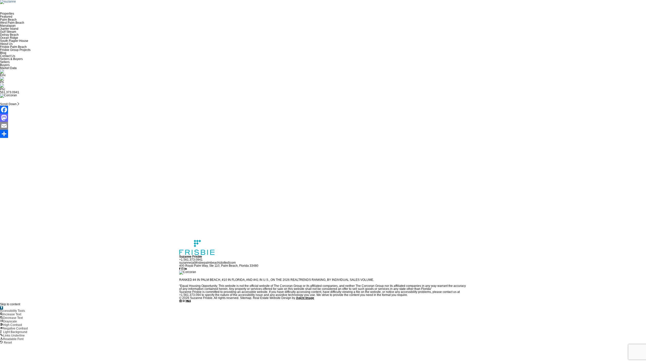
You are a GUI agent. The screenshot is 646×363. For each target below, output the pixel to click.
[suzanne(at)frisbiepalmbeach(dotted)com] (323, 73)
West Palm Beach (12, 22)
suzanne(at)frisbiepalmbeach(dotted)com (207, 262)
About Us (6, 44)
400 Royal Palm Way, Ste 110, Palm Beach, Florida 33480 (218, 265)
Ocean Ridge (9, 38)
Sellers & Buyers (11, 59)
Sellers (5, 62)
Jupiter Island (9, 29)
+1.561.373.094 (190, 295)
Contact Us (7, 56)
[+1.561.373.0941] (323, 80)
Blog (3, 53)
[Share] (323, 134)
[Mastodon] (323, 118)
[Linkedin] (185, 269)
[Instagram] (182, 269)
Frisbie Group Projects (15, 50)
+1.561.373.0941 (191, 259)
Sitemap (245, 298)
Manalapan (8, 25)
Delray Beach (9, 35)
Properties (7, 13)
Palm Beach (8, 19)
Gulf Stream (8, 32)
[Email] (323, 126)
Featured (6, 16)
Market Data (8, 68)
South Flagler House (14, 41)
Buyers (5, 65)
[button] (1, 308)
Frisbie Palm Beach (13, 47)
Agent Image (305, 298)
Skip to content (10, 304)
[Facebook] (323, 110)
